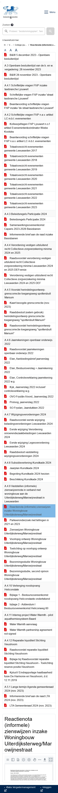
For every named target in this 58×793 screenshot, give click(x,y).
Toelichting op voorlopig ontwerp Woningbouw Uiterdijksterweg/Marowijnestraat (25, 552)
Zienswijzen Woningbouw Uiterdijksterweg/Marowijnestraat (23, 531)
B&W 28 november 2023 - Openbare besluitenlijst (27, 77)
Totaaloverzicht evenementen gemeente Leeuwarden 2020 (23, 177)
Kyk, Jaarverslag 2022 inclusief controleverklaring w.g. (24, 389)
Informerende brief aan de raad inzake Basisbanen (28, 236)
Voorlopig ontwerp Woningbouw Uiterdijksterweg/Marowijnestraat (25, 541)
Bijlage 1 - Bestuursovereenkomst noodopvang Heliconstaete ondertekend (27, 597)
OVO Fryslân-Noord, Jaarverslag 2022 (31, 396)
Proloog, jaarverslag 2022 (24, 402)
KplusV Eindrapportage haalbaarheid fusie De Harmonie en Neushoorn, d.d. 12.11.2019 (28, 676)
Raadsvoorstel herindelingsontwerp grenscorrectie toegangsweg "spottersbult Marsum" (27, 329)
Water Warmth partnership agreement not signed (28, 632)
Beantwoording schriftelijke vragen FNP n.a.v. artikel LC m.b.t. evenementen (27, 139)
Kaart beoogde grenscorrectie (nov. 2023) (27, 305)
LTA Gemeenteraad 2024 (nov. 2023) (30, 705)
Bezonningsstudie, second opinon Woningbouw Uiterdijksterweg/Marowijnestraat (26, 575)
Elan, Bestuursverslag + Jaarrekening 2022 (28, 370)
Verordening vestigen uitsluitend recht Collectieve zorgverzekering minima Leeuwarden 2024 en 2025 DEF (28, 279)
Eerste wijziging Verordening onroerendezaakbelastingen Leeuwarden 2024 (27, 433)
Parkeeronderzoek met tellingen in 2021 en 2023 (26, 522)
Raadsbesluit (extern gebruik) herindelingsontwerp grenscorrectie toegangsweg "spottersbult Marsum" (24, 316)
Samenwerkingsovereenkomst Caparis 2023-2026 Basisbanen (24, 227)
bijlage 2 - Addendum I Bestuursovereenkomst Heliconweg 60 (26, 606)
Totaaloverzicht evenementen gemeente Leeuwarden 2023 (23, 205)
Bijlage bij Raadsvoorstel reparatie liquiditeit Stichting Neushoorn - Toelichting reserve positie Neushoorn (28, 663)
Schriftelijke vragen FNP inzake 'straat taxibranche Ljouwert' (28, 96)
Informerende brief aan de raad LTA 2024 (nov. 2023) (27, 698)
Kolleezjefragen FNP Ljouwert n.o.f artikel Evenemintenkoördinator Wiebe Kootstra (27, 128)
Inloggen (46, 787)
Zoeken (6, 25)
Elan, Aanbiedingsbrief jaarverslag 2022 (26, 360)
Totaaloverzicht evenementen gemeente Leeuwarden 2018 (23, 158)
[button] (50, 31)
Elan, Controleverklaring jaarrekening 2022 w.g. (28, 379)
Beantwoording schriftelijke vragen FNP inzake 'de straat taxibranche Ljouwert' (29, 106)
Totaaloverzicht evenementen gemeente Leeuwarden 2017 (23, 148)
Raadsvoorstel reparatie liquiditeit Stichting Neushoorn (26, 651)
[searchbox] (23, 31)
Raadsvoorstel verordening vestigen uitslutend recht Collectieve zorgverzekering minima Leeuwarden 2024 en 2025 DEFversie (28, 264)
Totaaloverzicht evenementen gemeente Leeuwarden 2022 (23, 196)
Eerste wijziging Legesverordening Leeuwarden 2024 (26, 444)
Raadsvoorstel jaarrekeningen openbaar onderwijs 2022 (24, 351)
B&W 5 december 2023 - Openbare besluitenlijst (27, 57)
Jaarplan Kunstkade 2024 (24, 468)
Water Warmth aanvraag (23, 624)
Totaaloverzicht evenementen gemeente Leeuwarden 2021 (23, 186)
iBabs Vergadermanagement (20, 787)
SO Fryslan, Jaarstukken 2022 (26, 407)
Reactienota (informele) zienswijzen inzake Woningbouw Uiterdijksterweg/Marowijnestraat (27, 511)
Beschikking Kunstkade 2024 (26, 479)
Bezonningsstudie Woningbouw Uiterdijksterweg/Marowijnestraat (25, 563)
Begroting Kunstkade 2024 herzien (29, 473)
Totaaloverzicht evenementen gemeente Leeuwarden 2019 (23, 167)
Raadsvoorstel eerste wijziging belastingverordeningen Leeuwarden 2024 (28, 422)
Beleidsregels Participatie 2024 (27, 219)
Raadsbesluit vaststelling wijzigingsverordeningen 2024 (21, 454)
